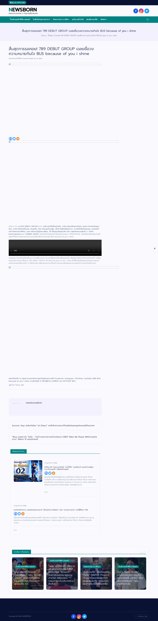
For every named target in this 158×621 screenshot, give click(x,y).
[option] (28, 573)
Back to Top (143, 616)
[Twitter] (14, 138)
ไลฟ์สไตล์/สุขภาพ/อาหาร (41, 19)
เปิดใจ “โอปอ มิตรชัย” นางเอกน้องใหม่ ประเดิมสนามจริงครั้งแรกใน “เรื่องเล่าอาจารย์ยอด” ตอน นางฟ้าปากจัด (96, 578)
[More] (17, 138)
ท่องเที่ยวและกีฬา (92, 19)
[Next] (144, 551)
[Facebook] (10, 138)
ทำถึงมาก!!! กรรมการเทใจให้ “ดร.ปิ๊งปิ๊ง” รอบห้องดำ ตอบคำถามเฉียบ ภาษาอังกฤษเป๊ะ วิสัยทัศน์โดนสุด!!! (130, 578)
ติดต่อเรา (104, 19)
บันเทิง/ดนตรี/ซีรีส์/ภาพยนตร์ (20, 19)
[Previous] (140, 551)
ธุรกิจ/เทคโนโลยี (78, 19)
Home (43, 36)
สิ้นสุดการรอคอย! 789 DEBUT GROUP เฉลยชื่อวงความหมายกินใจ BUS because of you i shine (82, 36)
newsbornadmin (34, 402)
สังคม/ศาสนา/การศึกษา (61, 19)
